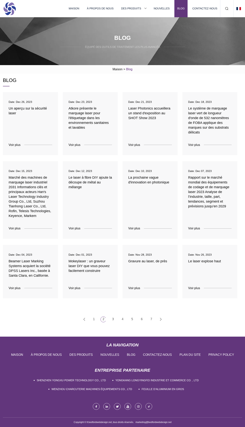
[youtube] (127, 406)
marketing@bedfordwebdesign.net (154, 422)
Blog (181, 8)
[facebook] (96, 406)
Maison (74, 8)
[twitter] (117, 406)
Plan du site (190, 354)
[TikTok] (148, 406)
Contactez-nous (204, 8)
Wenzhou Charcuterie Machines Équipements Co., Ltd (91, 389)
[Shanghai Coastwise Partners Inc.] (9, 8)
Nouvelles (162, 8)
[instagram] (138, 406)
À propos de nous (100, 8)
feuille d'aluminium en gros (163, 389)
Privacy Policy (221, 354)
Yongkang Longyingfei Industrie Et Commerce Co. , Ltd (157, 380)
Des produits (131, 8)
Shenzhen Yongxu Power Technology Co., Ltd (71, 380)
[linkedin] (106, 406)
